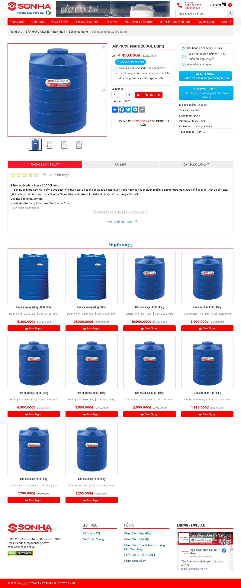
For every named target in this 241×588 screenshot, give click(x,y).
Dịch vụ (112, 22)
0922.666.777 (141, 121)
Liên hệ (226, 22)
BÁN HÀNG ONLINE (175, 22)
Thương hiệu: (187, 131)
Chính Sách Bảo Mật (136, 539)
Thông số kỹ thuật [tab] (45, 164)
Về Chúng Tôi (91, 533)
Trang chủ (17, 22)
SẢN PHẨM (60, 22)
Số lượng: (117, 88)
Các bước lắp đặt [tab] (196, 164)
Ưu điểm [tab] (120, 164)
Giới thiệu (38, 22)
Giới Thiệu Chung (93, 539)
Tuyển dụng (205, 22)
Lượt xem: (117, 101)
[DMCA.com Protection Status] (20, 552)
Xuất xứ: (184, 110)
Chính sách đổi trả (135, 560)
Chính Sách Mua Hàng (138, 533)
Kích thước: (186, 126)
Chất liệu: (185, 121)
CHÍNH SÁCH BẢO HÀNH (139, 555)
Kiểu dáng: (185, 115)
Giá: (113, 55)
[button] (104, 47)
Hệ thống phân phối (138, 22)
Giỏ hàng (220, 4)
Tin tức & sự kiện (87, 22)
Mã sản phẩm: (187, 104)
